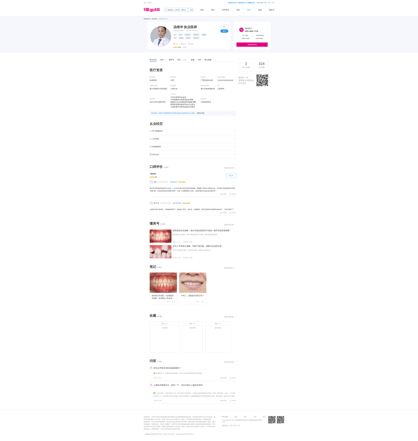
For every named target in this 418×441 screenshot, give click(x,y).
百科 (245, 417)
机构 (260, 10)
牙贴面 (181, 38)
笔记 (213, 10)
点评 (163, 60)
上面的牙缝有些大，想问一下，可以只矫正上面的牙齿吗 (178, 385)
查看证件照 (200, 113)
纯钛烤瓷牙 (173, 182)
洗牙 (180, 35)
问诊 (238, 10)
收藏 (192, 60)
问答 (199, 60)
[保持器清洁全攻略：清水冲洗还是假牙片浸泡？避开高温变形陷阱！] (160, 236)
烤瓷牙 (204, 35)
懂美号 (271, 10)
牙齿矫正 (196, 35)
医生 (249, 10)
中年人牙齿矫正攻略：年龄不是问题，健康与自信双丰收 (197, 246)
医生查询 (154, 19)
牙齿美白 (187, 35)
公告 (254, 417)
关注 (224, 26)
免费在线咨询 (252, 44)
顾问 (224, 31)
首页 (202, 10)
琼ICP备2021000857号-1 (185, 434)
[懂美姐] (152, 9)
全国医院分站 (251, 2)
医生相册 (207, 60)
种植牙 (188, 38)
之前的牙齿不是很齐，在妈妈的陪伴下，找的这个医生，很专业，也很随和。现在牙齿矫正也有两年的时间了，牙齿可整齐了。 (192, 209)
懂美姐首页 (147, 19)
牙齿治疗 (196, 38)
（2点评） (184, 47)
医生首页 (153, 60)
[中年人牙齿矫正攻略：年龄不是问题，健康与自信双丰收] (160, 251)
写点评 (231, 175)
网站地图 (225, 417)
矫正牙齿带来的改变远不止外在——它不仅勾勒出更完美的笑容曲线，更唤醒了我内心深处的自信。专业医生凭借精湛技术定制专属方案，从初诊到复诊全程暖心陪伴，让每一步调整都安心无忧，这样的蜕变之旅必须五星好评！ (192, 189)
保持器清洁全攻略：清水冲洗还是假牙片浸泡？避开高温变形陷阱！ (202, 230)
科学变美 (225, 10)
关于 (264, 417)
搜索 (191, 10)
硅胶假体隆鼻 (177, 203)
